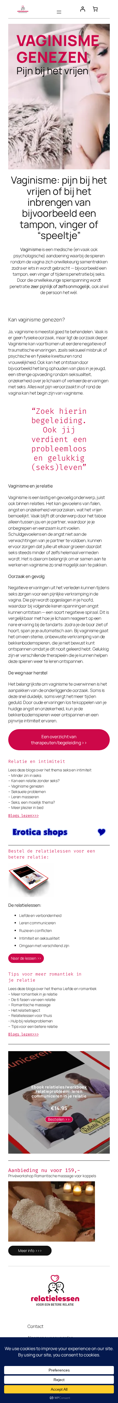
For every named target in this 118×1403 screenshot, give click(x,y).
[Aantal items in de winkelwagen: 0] (95, 9)
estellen (59, 1119)
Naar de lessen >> (26, 958)
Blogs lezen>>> (23, 1034)
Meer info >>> (30, 1250)
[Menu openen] (59, 12)
